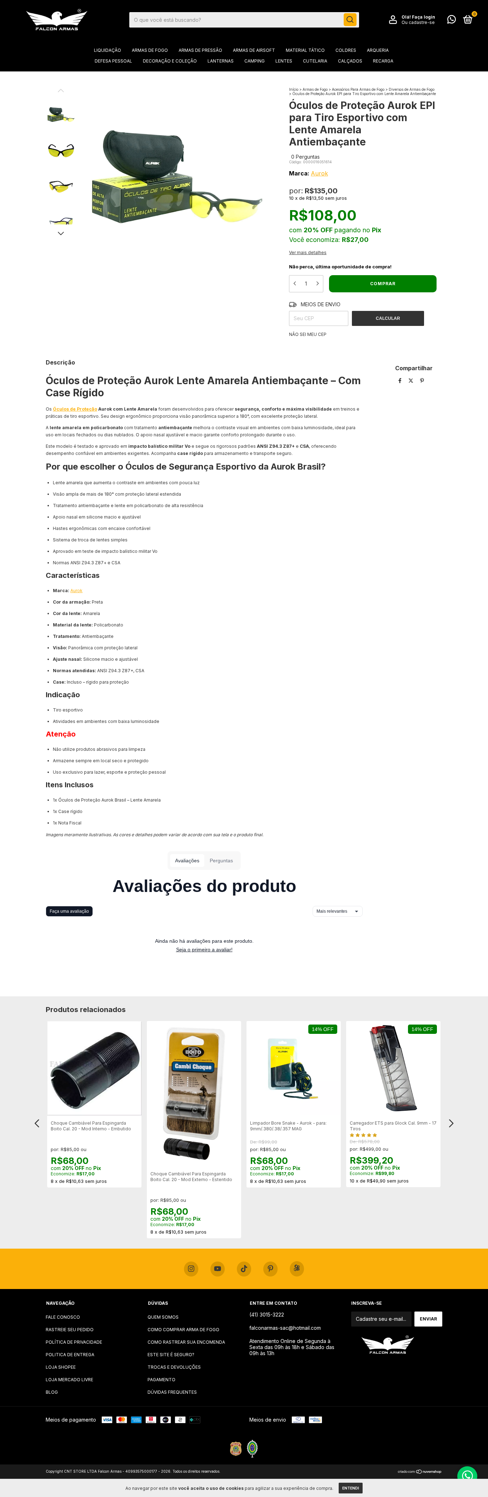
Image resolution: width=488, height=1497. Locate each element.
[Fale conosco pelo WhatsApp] (451, 21)
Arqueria (378, 50)
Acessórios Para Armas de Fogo (358, 89)
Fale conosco (63, 1317)
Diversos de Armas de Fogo (411, 89)
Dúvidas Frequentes (172, 1392)
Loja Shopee (61, 1367)
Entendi (350, 1488)
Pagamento (161, 1379)
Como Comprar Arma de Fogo (183, 1329)
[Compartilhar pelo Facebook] (400, 380)
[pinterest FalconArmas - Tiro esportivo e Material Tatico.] (270, 1269)
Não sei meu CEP (308, 334)
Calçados (350, 61)
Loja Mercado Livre (69, 1379)
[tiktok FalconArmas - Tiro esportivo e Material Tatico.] (244, 1269)
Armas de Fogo (150, 50)
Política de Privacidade (74, 1342)
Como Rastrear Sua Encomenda (186, 1342)
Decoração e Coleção (170, 61)
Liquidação (107, 50)
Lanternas (221, 61)
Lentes (283, 61)
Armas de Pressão (200, 50)
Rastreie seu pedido (70, 1329)
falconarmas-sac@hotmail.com (285, 1328)
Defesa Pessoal (113, 61)
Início (293, 89)
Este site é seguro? (171, 1354)
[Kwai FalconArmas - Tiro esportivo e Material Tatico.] (297, 1269)
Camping (254, 61)
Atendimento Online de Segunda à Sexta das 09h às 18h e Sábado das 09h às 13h (291, 1347)
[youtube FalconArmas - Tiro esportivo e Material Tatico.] (217, 1269)
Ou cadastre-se (418, 22)
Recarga (383, 61)
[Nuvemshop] (420, 1472)
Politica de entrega (70, 1354)
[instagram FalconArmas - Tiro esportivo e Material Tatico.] (191, 1269)
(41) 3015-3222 (266, 1315)
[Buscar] (350, 19)
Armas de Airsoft (254, 50)
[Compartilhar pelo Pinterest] (422, 380)
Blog (52, 1392)
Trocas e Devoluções (174, 1367)
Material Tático (305, 50)
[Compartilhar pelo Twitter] (411, 380)
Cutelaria (315, 61)
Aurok (319, 173)
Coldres (345, 50)
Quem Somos (163, 1317)
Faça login (423, 17)
